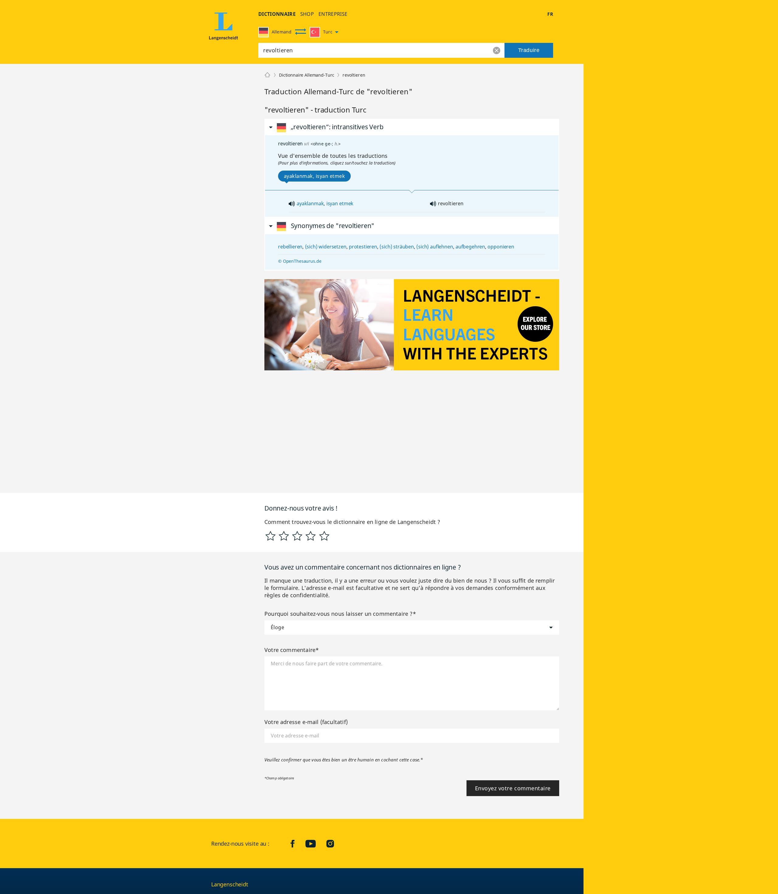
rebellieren (290, 246)
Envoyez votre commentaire (513, 788)
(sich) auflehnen (434, 246)
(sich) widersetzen (325, 246)
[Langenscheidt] (223, 31)
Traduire (528, 50)
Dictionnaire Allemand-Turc (306, 75)
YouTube (315, 843)
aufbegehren (470, 246)
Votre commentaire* (291, 649)
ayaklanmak (310, 203)
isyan (332, 203)
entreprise (332, 14)
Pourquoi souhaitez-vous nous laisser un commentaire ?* (340, 613)
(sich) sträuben (397, 246)
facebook (297, 843)
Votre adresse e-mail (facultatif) (306, 722)
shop (307, 14)
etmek (346, 203)
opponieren (500, 246)
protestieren (363, 246)
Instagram (334, 843)
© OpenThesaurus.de (299, 261)
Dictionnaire (277, 14)
